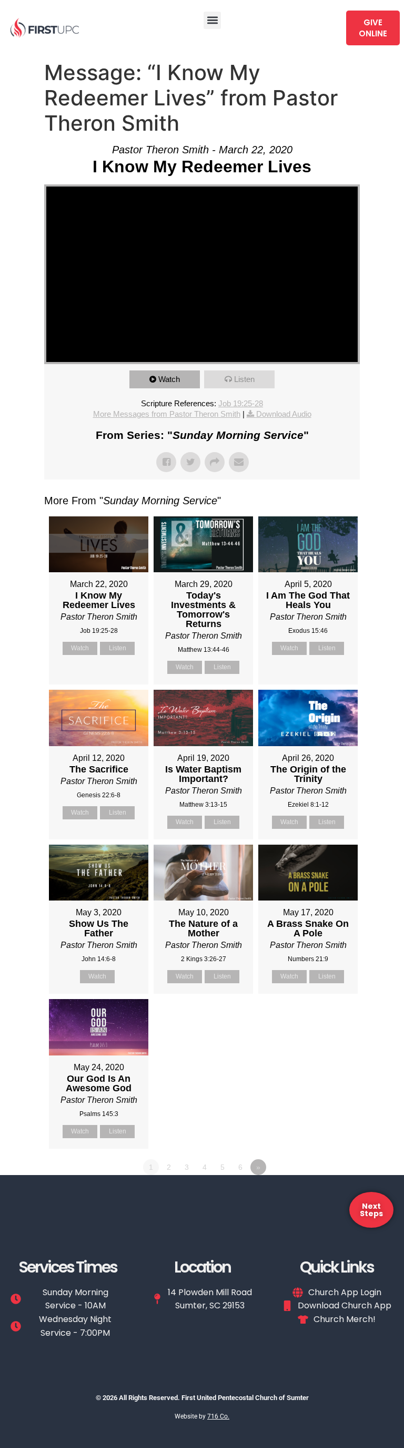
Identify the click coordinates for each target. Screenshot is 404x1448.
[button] (212, 20)
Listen (244, 379)
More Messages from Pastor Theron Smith (166, 413)
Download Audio (283, 413)
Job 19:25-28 (240, 403)
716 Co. (218, 1416)
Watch (169, 379)
